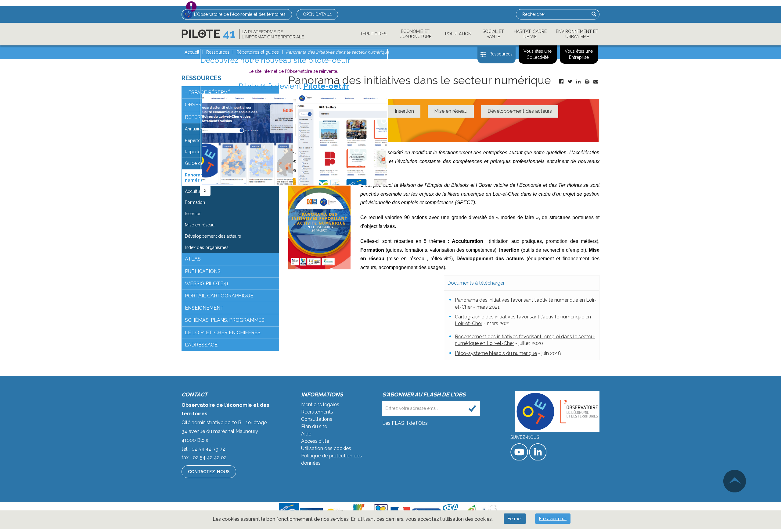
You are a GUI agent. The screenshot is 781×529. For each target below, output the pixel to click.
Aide (306, 434)
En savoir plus (553, 518)
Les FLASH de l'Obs (405, 423)
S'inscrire (472, 408)
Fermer (515, 518)
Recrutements (317, 412)
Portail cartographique (219, 296)
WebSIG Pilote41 (207, 283)
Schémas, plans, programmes (225, 320)
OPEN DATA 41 (317, 14)
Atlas (193, 259)
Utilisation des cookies (326, 448)
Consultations (316, 419)
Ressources (501, 53)
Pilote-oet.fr (326, 86)
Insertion (404, 111)
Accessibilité (315, 441)
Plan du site (314, 426)
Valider (594, 14)
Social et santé (493, 34)
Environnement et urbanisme (577, 34)
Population (458, 33)
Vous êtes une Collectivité (538, 54)
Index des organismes (207, 247)
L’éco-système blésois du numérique (496, 353)
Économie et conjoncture (415, 34)
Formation (195, 202)
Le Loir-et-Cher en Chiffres (223, 333)
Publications (203, 271)
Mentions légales (320, 404)
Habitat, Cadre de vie (530, 34)
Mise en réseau (450, 111)
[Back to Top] (734, 481)
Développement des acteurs (520, 111)
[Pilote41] (243, 34)
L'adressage (201, 345)
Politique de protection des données (331, 459)
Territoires (373, 33)
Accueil (192, 52)
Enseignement (204, 308)
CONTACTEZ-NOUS (209, 471)
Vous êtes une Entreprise (579, 54)
